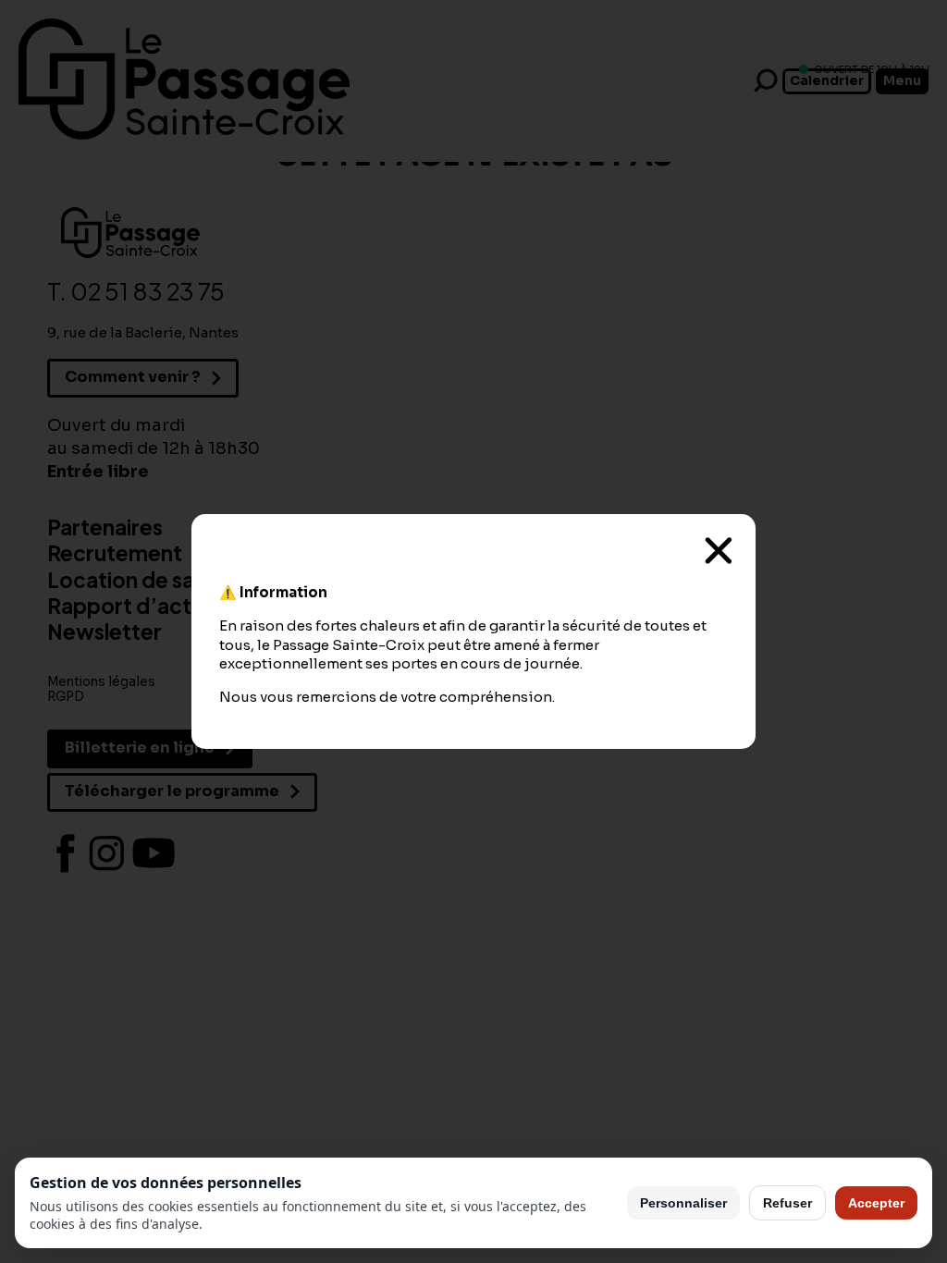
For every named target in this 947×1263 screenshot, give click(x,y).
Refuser (787, 1203)
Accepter (876, 1203)
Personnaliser (683, 1203)
